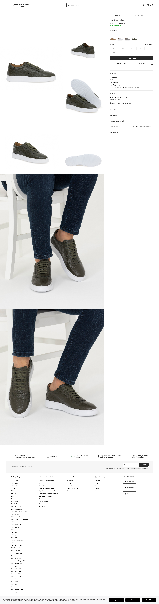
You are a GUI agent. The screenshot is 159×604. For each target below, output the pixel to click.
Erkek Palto (14, 535)
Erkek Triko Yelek (15, 550)
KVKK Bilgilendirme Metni (137, 470)
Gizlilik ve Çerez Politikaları (46, 480)
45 (114, 52)
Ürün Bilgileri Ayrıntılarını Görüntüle (120, 103)
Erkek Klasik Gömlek (16, 509)
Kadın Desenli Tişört (16, 553)
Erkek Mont (14, 530)
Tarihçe (69, 483)
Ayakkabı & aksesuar (124, 16)
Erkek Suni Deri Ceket (17, 540)
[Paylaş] (152, 64)
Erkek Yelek (14, 537)
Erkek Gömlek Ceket (16, 514)
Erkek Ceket (14, 491)
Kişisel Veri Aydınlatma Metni (47, 491)
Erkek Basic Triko (15, 543)
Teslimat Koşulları (43, 501)
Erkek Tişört (14, 486)
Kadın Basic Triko (16, 571)
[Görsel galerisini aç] (31, 51)
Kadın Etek (14, 566)
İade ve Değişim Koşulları (46, 496)
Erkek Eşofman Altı (16, 525)
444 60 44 (42, 506)
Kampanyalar (14, 501)
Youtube (97, 488)
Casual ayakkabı (139, 16)
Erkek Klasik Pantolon (17, 522)
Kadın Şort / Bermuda (17, 569)
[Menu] (6, 5)
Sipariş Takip (42, 486)
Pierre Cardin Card (72, 488)
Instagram (97, 483)
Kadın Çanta (14, 480)
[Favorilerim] (148, 5)
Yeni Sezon (14, 493)
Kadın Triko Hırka (16, 576)
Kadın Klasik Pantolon (17, 563)
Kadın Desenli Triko (16, 574)
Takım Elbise (14, 483)
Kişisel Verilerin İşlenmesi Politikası (48, 493)
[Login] (144, 5)
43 (140, 49)
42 (131, 49)
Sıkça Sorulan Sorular (45, 504)
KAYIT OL (144, 465)
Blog (68, 491)
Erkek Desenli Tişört (16, 506)
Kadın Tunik (14, 556)
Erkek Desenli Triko (16, 545)
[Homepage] (23, 5)
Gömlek (13, 488)
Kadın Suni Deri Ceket (17, 589)
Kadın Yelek (14, 587)
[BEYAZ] (113, 37)
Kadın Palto (14, 584)
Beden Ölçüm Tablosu (45, 499)
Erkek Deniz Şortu (16, 527)
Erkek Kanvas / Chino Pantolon (19, 519)
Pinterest (97, 491)
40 (114, 49)
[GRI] (127, 37)
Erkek (116, 16)
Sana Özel (14, 504)
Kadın (12, 499)
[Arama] (69, 5)
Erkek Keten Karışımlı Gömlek (19, 512)
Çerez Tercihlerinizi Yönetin (46, 488)
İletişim (41, 483)
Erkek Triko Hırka (15, 548)
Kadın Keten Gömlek (16, 558)
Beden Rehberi (149, 45)
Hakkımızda (70, 480)
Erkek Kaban (14, 532)
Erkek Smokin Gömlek (17, 517)
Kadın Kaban (14, 582)
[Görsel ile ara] (107, 5)
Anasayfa (112, 16)
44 (149, 49)
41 (123, 49)
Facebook (97, 480)
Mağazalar (70, 486)
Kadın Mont (14, 579)
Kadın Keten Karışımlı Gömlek (19, 561)
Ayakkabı (132, 16)
